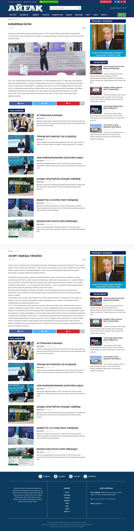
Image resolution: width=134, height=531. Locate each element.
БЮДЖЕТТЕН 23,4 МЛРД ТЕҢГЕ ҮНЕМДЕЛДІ (57, 200)
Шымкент (36, 15)
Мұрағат (34, 1)
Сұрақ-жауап (18, 1)
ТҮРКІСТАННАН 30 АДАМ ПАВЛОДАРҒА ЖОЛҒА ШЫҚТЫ (112, 126)
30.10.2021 (107, 71)
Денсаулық (79, 15)
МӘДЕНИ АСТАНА (57, 15)
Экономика (67, 495)
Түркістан (45, 15)
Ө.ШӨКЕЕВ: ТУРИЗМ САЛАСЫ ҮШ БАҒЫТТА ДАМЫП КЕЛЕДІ (112, 88)
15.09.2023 (11, 28)
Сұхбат (95, 15)
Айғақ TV (104, 15)
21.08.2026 (48, 118)
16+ (122, 15)
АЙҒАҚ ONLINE (107, 1)
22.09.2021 (107, 111)
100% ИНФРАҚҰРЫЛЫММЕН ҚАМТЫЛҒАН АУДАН (60, 157)
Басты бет (13, 15)
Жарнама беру (27, 1)
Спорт (88, 15)
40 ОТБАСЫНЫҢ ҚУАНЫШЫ (49, 115)
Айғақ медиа (40, 118)
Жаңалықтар (24, 15)
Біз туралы (11, 1)
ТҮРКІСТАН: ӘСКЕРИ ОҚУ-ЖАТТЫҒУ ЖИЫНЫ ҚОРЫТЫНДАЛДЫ (113, 67)
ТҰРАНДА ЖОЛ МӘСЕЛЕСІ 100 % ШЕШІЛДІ (56, 136)
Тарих (67, 503)
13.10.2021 (107, 92)
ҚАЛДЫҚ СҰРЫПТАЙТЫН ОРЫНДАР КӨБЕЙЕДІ (59, 178)
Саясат (67, 492)
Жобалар (69, 15)
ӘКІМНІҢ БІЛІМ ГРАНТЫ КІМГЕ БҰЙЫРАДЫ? (57, 221)
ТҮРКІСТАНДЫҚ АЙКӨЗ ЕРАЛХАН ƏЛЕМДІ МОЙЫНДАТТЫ (113, 107)
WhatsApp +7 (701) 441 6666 (49, 1)
